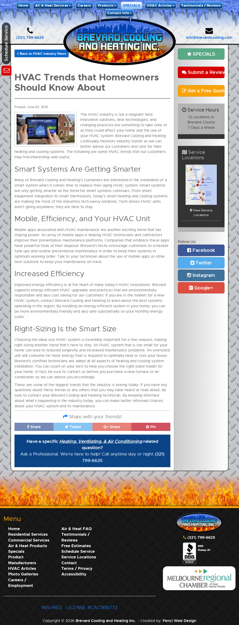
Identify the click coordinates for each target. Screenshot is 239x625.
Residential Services (28, 534)
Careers (84, 5)
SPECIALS (131, 5)
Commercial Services (28, 540)
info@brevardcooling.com (209, 37)
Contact (69, 562)
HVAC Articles (159, 5)
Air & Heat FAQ (76, 528)
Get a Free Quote (205, 90)
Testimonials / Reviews (201, 5)
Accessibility (73, 573)
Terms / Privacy (76, 568)
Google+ (203, 287)
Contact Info (118, 13)
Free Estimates (76, 545)
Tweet (74, 426)
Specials (16, 551)
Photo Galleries (23, 573)
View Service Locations (202, 212)
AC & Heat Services (51, 5)
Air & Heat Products (27, 545)
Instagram (203, 275)
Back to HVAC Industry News (42, 53)
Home (23, 5)
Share (35, 426)
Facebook (203, 250)
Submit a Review (205, 72)
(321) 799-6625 (30, 37)
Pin (152, 426)
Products (106, 5)
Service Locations (78, 556)
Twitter (203, 262)
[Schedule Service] (6, 70)
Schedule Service (78, 551)
